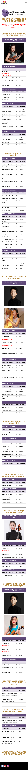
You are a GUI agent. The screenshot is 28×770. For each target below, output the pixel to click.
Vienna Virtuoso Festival (14, 764)
